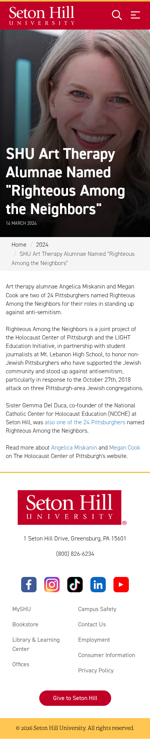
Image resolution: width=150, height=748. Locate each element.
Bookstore (25, 624)
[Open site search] (116, 16)
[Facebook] (29, 584)
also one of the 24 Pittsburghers (85, 422)
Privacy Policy (95, 670)
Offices (20, 664)
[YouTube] (121, 584)
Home (19, 245)
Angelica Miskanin (74, 447)
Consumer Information (106, 655)
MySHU (21, 609)
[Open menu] (135, 16)
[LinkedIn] (98, 584)
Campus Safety (97, 609)
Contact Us (92, 624)
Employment (94, 640)
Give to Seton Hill (75, 698)
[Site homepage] (42, 15)
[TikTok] (75, 584)
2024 (42, 245)
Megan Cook (124, 447)
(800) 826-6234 (75, 554)
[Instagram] (52, 584)
